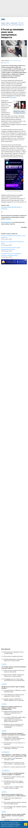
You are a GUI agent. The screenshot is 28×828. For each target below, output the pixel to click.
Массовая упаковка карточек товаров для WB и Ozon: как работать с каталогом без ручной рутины (14, 816)
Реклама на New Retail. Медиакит (14, 191)
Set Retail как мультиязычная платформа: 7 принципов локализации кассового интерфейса (14, 734)
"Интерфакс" (13, 97)
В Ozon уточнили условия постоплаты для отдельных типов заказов (14, 671)
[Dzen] (14, 19)
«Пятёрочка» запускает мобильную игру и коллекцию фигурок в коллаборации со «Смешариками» (14, 726)
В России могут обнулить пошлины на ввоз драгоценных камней (14, 777)
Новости (8, 23)
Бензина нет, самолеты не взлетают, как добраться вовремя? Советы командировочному (12, 708)
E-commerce (5, 752)
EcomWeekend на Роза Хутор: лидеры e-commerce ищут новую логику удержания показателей (14, 782)
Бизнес (4, 664)
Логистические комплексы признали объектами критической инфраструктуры (15, 803)
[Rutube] (18, 19)
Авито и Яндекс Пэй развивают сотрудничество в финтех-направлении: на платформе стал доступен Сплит (14, 738)
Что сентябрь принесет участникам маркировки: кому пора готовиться (14, 667)
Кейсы (4, 811)
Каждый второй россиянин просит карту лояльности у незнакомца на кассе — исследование (13, 713)
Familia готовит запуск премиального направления (12, 798)
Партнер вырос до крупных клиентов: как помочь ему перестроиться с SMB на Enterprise (14, 795)
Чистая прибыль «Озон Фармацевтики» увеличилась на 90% (13, 759)
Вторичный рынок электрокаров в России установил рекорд (13, 652)
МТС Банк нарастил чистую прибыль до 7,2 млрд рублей (14, 743)
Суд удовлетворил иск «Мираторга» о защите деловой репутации (15, 691)
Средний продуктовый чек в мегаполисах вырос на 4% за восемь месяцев (14, 660)
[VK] (9, 19)
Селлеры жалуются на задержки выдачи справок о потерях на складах (13, 787)
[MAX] (11, 19)
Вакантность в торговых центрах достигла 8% (15, 766)
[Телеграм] (6, 19)
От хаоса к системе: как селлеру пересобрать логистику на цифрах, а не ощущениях (13, 774)
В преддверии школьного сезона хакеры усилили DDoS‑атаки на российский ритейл (14, 680)
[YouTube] (16, 19)
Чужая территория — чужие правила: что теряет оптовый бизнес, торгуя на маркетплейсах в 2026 (14, 755)
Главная (3, 23)
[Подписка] (21, 19)
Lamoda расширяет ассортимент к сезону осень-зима (14, 820)
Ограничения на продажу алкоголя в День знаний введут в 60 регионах (14, 748)
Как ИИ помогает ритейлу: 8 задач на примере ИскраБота (13, 687)
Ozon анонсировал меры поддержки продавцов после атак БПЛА (15, 807)
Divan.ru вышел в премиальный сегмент (13, 656)
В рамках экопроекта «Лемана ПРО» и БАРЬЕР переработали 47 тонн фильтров (14, 699)
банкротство (6, 62)
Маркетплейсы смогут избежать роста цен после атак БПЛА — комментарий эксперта (14, 763)
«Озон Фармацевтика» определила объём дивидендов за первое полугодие (14, 695)
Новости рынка (14, 23)
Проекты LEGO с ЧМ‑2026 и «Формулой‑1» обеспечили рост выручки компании (14, 675)
